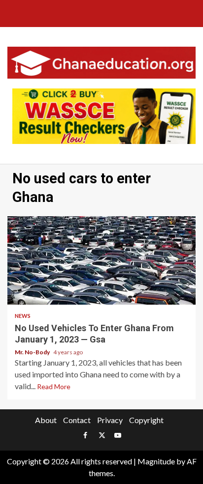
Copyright (146, 420)
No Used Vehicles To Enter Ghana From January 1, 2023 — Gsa (101, 260)
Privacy (110, 420)
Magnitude (156, 461)
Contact (77, 420)
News (23, 315)
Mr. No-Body (33, 352)
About (46, 420)
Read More (53, 386)
